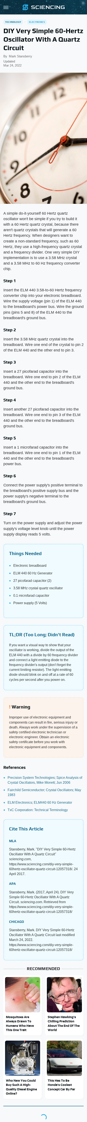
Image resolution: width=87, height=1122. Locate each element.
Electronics (37, 22)
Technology (13, 22)
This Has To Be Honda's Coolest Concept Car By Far (61, 1085)
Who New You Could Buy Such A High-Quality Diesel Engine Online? (21, 1087)
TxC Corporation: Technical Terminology (38, 810)
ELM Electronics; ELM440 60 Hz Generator (40, 802)
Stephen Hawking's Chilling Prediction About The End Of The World (64, 1023)
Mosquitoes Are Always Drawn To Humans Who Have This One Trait (20, 1023)
